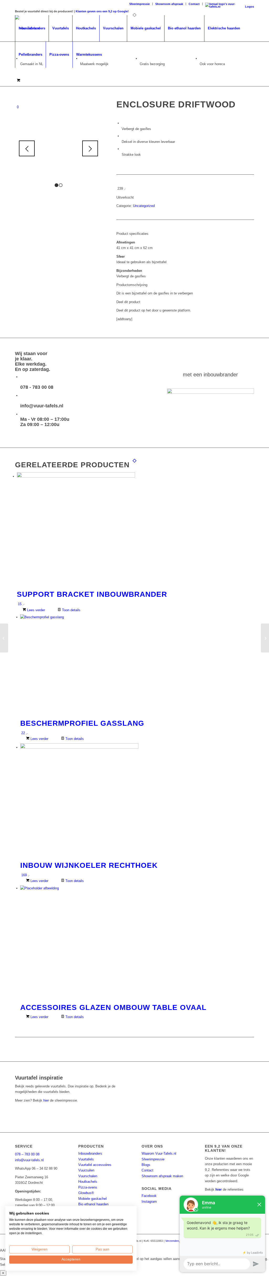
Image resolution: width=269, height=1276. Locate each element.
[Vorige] (27, 148)
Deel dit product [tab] (128, 302)
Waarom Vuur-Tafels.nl (159, 1153)
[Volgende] (90, 148)
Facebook (149, 1196)
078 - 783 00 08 (36, 387)
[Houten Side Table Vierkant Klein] (265, 638)
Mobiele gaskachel (92, 1199)
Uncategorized (144, 206)
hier (46, 1100)
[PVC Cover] (4, 638)
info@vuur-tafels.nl (41, 405)
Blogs (146, 1165)
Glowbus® (86, 1193)
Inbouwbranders (90, 1153)
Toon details (70, 610)
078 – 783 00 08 (27, 1154)
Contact (194, 4)
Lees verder (35, 610)
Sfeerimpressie (139, 4)
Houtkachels (87, 1182)
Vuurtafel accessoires (94, 1165)
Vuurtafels (86, 1159)
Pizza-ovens (87, 1187)
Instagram (149, 1202)
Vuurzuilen (86, 1170)
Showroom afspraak (169, 4)
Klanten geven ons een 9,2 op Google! (102, 11)
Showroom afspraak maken (162, 1176)
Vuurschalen (87, 1176)
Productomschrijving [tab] (131, 285)
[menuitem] (140, 4)
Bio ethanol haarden (93, 1204)
